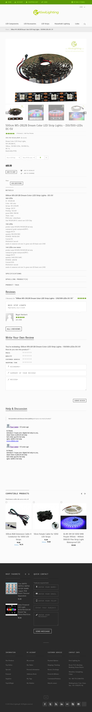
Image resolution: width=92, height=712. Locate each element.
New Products (10, 660)
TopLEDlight (10, 683)
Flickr (67, 704)
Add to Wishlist (29, 170)
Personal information (33, 669)
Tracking (57, 665)
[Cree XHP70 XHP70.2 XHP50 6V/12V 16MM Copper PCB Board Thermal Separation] (11, 588)
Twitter (50, 704)
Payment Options (53, 660)
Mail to (78, 704)
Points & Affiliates (53, 674)
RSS (56, 704)
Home (9, 2)
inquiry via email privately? (43, 418)
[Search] (84, 24)
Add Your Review (29, 133)
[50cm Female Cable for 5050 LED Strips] (46, 515)
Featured (8, 674)
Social (84, 704)
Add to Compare (29, 173)
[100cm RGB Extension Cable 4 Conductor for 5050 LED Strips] (18, 515)
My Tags (29, 678)
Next (84, 113)
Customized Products (54, 678)
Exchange (56, 669)
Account (20, 2)
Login (45, 2)
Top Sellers (9, 665)
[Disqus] (46, 451)
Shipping (50, 665)
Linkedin (61, 704)
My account (30, 660)
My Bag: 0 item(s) (79, 2)
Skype (73, 704)
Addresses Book (31, 674)
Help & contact (52, 683)
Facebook (45, 704)
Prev (81, 494)
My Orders (30, 665)
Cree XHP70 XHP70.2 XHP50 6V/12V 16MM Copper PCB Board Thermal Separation (24, 590)
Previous (7, 113)
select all (26, 499)
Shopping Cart (33, 2)
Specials (8, 669)
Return (50, 669)
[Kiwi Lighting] (46, 11)
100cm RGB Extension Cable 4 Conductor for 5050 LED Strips (18, 537)
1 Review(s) (19, 133)
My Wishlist (30, 683)
